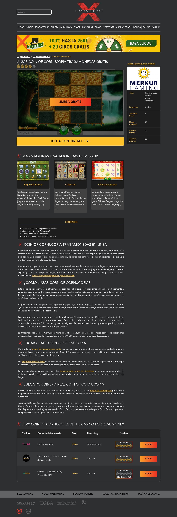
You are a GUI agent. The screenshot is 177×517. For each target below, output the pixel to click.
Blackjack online (83, 494)
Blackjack (66, 27)
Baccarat (87, 27)
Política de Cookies (149, 494)
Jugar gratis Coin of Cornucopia (35, 234)
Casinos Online (151, 27)
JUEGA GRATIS (70, 102)
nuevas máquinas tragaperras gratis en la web (53, 276)
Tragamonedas (87, 11)
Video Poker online (53, 494)
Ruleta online (25, 494)
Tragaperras (42, 27)
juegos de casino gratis (101, 391)
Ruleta (54, 27)
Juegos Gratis (25, 27)
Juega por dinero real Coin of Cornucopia (39, 236)
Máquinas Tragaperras (115, 494)
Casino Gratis (124, 27)
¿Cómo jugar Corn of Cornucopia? (36, 231)
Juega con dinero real (70, 141)
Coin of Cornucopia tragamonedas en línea (39, 229)
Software (108, 27)
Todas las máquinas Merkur (141, 64)
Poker (77, 27)
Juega (149, 444)
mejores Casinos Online (33, 362)
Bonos (137, 27)
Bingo (98, 27)
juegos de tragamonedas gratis (46, 349)
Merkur (148, 107)
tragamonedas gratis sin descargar (77, 371)
